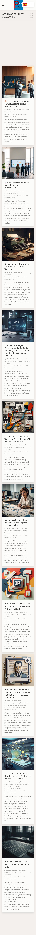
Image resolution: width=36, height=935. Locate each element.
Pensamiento (19, 786)
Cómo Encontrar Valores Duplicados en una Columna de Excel (17, 864)
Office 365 (21, 447)
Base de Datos (12, 701)
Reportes (13, 112)
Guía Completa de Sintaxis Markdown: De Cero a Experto (16, 266)
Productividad (8, 193)
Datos (13, 109)
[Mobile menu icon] (3, 5)
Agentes (6, 359)
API (10, 445)
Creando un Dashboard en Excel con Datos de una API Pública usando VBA (17, 439)
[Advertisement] (18, 40)
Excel (24, 445)
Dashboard (7, 109)
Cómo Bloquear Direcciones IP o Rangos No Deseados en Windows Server (17, 606)
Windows (7, 363)
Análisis (6, 191)
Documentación (20, 109)
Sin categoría (14, 361)
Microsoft (7, 112)
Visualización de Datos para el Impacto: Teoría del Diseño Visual (16, 104)
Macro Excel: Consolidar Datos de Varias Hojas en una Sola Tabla (16, 522)
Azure (6, 701)
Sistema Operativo (24, 361)
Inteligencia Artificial (18, 272)
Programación (17, 531)
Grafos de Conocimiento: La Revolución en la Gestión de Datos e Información (17, 776)
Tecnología (7, 274)
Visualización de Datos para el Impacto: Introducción (16, 185)
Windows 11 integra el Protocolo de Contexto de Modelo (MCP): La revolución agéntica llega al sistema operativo (17, 350)
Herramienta (8, 272)
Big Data (11, 191)
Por (10, 114)
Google (27, 109)
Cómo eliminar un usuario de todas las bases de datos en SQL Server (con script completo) (17, 693)
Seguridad (7, 361)
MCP (11, 359)
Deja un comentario (10, 116)
